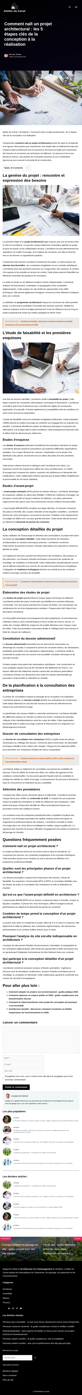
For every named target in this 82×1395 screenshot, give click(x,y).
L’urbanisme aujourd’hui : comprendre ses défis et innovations (34, 1153)
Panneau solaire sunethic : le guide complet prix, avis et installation (33, 1339)
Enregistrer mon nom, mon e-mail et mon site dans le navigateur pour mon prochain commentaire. (39, 1078)
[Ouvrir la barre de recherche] (70, 7)
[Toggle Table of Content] (26, 168)
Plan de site (8, 1380)
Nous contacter (10, 1375)
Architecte (7, 1289)
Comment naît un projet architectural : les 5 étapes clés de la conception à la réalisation (43, 1142)
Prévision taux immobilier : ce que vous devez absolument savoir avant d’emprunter (41, 1322)
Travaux (6, 1302)
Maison (6, 1298)
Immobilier (7, 1293)
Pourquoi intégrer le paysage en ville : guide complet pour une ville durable (20, 1249)
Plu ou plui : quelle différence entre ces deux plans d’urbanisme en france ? (59, 1249)
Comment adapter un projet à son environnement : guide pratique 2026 (43, 992)
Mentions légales (10, 1371)
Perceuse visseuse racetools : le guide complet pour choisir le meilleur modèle (38, 1326)
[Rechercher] (35, 1357)
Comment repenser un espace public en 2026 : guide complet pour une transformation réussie (46, 1121)
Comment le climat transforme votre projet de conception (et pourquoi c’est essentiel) (42, 1163)
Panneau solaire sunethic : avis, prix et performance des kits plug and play (37, 1343)
